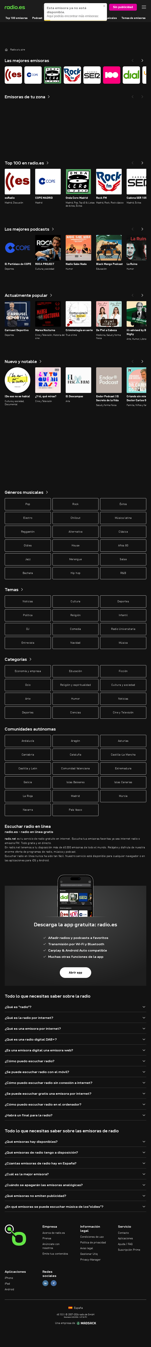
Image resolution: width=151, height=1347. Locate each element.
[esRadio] (13, 75)
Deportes (123, 601)
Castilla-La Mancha (123, 754)
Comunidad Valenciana (75, 768)
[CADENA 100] (111, 75)
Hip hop (75, 573)
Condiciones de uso (92, 1237)
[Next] (142, 59)
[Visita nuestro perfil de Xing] (53, 1283)
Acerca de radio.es (53, 1233)
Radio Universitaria (123, 629)
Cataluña (75, 754)
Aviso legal (86, 1248)
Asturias (123, 741)
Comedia (75, 629)
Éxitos (123, 504)
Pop (27, 504)
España (78, 1308)
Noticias (28, 601)
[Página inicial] (6, 49)
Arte (27, 698)
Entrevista (27, 642)
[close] (104, 5)
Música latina (123, 518)
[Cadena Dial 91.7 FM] (131, 75)
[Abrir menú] (144, 7)
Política (27, 615)
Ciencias (75, 712)
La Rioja (28, 796)
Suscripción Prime (129, 1250)
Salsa (123, 559)
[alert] (75, 12)
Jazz (27, 559)
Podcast (37, 18)
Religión (75, 615)
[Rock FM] (72, 75)
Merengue (75, 559)
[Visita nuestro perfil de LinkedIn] (45, 1283)
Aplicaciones (125, 1238)
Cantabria (28, 754)
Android (9, 1289)
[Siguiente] (142, 162)
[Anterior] (132, 162)
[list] (75, 75)
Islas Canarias (123, 782)
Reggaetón (28, 531)
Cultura (75, 601)
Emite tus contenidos (55, 1253)
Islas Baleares (75, 782)
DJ (27, 629)
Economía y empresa (28, 671)
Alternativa (75, 531)
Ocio (27, 685)
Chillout (76, 518)
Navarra (28, 810)
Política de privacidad (93, 1242)
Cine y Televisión (123, 712)
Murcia (123, 796)
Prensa (46, 1238)
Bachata (28, 573)
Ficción (123, 671)
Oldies (28, 545)
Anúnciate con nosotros (51, 1246)
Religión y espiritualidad (75, 685)
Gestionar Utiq (89, 1254)
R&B (123, 573)
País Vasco (75, 810)
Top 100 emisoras (17, 18)
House (76, 545)
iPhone (9, 1278)
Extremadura (123, 768)
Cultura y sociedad (123, 685)
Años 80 (123, 545)
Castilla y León (27, 768)
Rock (75, 504)
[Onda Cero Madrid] (52, 75)
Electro (27, 518)
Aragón (75, 741)
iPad (7, 1283)
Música (123, 642)
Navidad (75, 642)
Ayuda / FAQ (125, 1244)
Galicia (28, 782)
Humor (75, 698)
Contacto (123, 1233)
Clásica (123, 531)
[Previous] (132, 59)
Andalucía (28, 741)
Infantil (123, 615)
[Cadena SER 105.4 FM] (92, 75)
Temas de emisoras (133, 18)
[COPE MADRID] (33, 75)
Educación (75, 671)
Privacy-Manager (90, 1259)
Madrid (75, 796)
